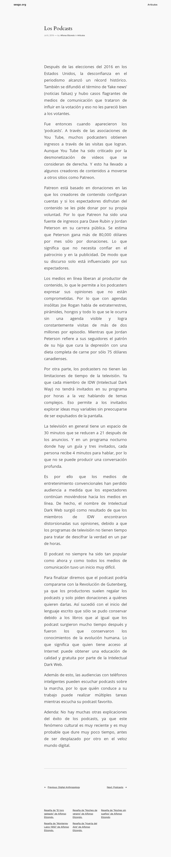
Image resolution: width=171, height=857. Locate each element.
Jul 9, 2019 (49, 35)
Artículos (81, 35)
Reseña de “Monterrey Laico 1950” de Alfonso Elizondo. (56, 827)
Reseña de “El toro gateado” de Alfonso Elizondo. (55, 814)
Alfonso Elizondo (67, 35)
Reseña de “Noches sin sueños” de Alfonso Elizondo (113, 814)
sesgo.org (20, 4)
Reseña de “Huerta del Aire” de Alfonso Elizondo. (85, 827)
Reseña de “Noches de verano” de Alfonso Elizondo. (85, 814)
